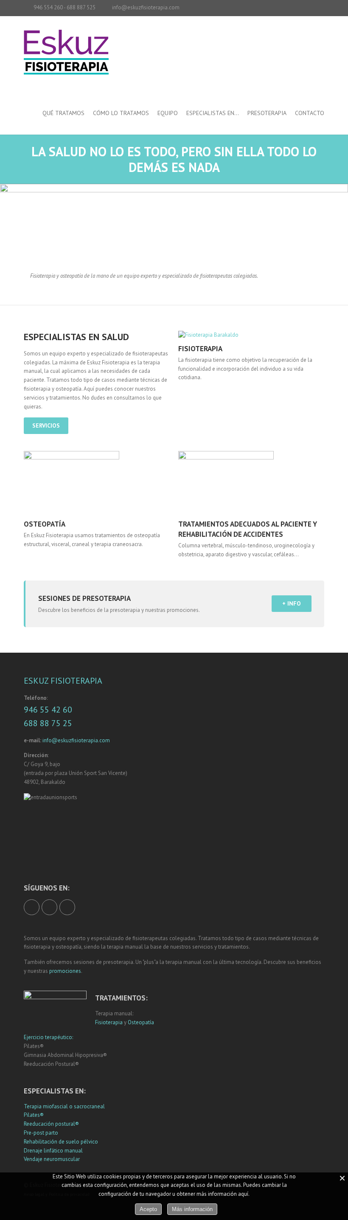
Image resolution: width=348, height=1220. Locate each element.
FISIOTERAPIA (200, 348)
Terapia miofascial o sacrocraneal (64, 1106)
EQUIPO (167, 113)
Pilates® (34, 1115)
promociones (65, 971)
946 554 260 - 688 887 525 (64, 7)
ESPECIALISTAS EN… (212, 113)
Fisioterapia (109, 1022)
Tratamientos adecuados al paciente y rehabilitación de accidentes (247, 529)
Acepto (148, 1209)
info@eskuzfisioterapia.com (146, 7)
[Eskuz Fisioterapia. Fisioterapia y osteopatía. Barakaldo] (66, 61)
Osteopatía (141, 1022)
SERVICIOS (46, 425)
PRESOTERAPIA (266, 113)
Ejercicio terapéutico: (48, 1037)
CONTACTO (309, 113)
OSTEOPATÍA (44, 524)
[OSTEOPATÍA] (96, 483)
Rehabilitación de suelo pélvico (61, 1141)
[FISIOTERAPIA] (251, 335)
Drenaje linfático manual (53, 1150)
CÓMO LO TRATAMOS (121, 113)
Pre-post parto (41, 1132)
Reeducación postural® (51, 1123)
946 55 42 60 (48, 709)
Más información (192, 1209)
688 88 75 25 (48, 723)
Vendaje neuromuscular (52, 1159)
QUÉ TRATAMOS (63, 113)
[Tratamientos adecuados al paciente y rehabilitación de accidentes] (251, 483)
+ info (291, 603)
